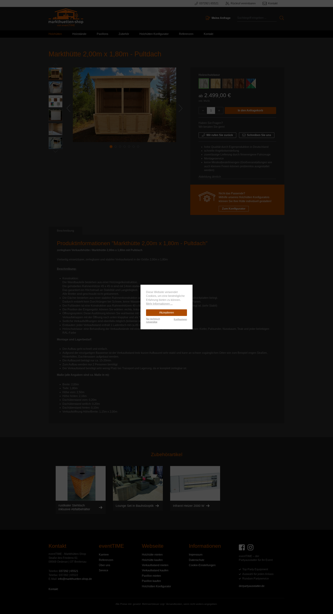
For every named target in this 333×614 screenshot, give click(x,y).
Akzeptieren (166, 312)
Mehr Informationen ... (159, 303)
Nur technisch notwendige (153, 320)
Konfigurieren (180, 319)
